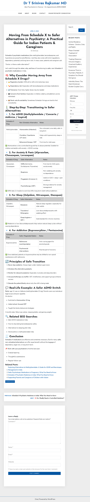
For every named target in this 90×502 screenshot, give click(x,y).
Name (10, 447)
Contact (42, 13)
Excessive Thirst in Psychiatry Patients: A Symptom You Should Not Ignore (76, 74)
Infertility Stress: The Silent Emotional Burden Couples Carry (76, 84)
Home (20, 13)
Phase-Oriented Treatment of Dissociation (74, 53)
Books (34, 13)
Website (11, 462)
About (27, 13)
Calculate (76, 121)
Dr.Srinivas (34, 51)
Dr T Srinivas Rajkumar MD (45, 3)
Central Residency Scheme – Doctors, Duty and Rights (77, 44)
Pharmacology (10, 381)
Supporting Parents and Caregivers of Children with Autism (28, 378)
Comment (12, 422)
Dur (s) (72, 114)
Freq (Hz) (72, 107)
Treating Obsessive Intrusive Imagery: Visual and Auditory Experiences (75, 63)
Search (71, 27)
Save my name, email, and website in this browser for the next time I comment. (34, 469)
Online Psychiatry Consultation (59, 13)
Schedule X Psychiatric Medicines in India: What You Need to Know (31, 375)
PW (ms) (72, 101)
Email (10, 455)
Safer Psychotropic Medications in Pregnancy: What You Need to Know (32, 372)
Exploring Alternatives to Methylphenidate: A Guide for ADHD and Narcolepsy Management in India (35, 368)
